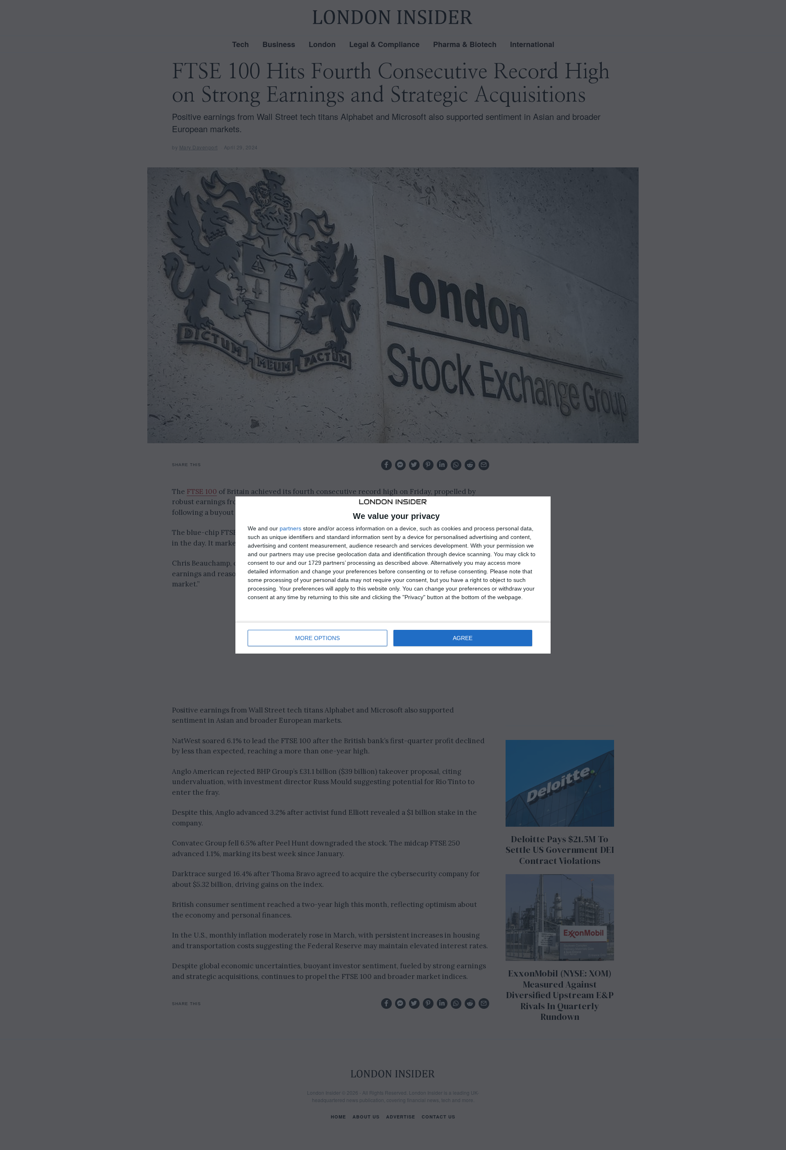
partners (290, 528)
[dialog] (393, 575)
